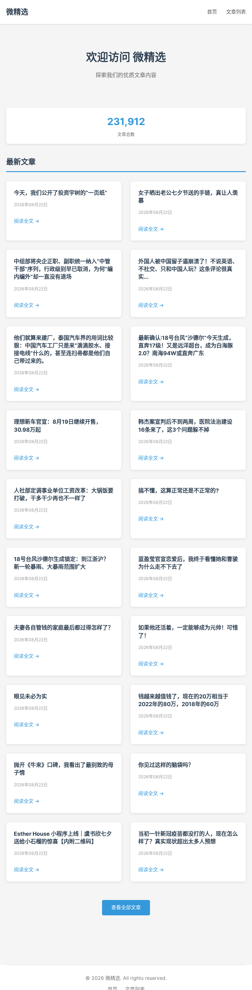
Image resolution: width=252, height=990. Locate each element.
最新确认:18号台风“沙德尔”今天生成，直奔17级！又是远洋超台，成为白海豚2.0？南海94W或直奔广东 (186, 345)
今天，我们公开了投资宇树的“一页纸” (60, 193)
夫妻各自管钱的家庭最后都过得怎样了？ (63, 627)
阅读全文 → (26, 221)
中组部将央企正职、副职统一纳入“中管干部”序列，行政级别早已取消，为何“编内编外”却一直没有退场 (63, 269)
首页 (212, 12)
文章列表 (236, 12)
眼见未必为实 (30, 696)
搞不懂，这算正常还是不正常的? (178, 490)
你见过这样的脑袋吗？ (166, 765)
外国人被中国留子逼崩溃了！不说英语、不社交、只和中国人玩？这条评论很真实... (188, 269)
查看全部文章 (126, 907)
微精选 (17, 11)
